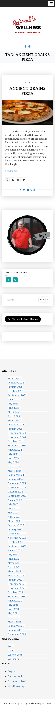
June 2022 (13, 558)
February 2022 (16, 575)
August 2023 (15, 499)
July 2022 (13, 554)
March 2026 (14, 378)
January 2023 (15, 529)
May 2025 (13, 411)
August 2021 (15, 600)
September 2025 (17, 394)
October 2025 (15, 390)
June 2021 (13, 608)
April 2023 (14, 516)
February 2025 (16, 424)
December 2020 (17, 633)
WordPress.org (16, 686)
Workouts (13, 658)
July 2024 (13, 453)
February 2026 (16, 382)
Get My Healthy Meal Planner (23, 319)
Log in (11, 671)
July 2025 (13, 403)
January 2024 (15, 478)
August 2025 (15, 399)
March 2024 (14, 470)
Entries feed (15, 676)
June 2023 (13, 508)
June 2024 (13, 457)
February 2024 (16, 474)
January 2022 (15, 579)
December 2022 (17, 533)
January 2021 (15, 629)
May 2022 (13, 562)
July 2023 (13, 503)
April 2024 (14, 466)
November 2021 (17, 587)
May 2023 (13, 512)
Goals (11, 650)
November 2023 (17, 487)
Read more (11, 170)
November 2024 (17, 436)
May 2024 (13, 461)
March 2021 (14, 621)
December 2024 (17, 432)
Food (27, 82)
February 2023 (16, 524)
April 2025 (14, 415)
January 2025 (15, 428)
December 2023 (17, 482)
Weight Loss (15, 654)
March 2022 (14, 571)
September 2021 (17, 596)
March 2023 (14, 520)
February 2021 (16, 625)
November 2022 (17, 537)
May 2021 (13, 612)
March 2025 (14, 420)
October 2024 (15, 441)
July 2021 (13, 604)
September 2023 (17, 495)
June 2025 (13, 407)
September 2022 (17, 545)
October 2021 (15, 591)
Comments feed (17, 681)
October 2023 (15, 491)
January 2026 (15, 386)
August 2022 (15, 550)
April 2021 (14, 617)
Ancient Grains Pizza (27, 91)
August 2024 (15, 449)
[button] (51, 3)
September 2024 (17, 445)
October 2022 (15, 541)
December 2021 (17, 583)
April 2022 (14, 566)
